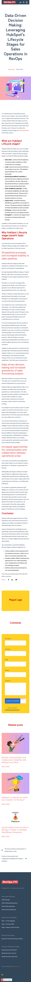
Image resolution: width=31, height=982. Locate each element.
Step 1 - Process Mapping (8, 921)
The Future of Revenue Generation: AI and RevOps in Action (15, 850)
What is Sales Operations (8, 906)
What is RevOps (6, 900)
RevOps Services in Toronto (9, 953)
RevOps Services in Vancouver (10, 956)
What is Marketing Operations (9, 903)
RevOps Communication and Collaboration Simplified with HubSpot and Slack (12, 858)
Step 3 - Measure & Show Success (10, 927)
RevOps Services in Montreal (9, 950)
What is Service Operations (9, 909)
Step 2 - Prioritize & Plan (8, 924)
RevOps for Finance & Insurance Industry (12, 938)
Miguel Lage (11, 69)
